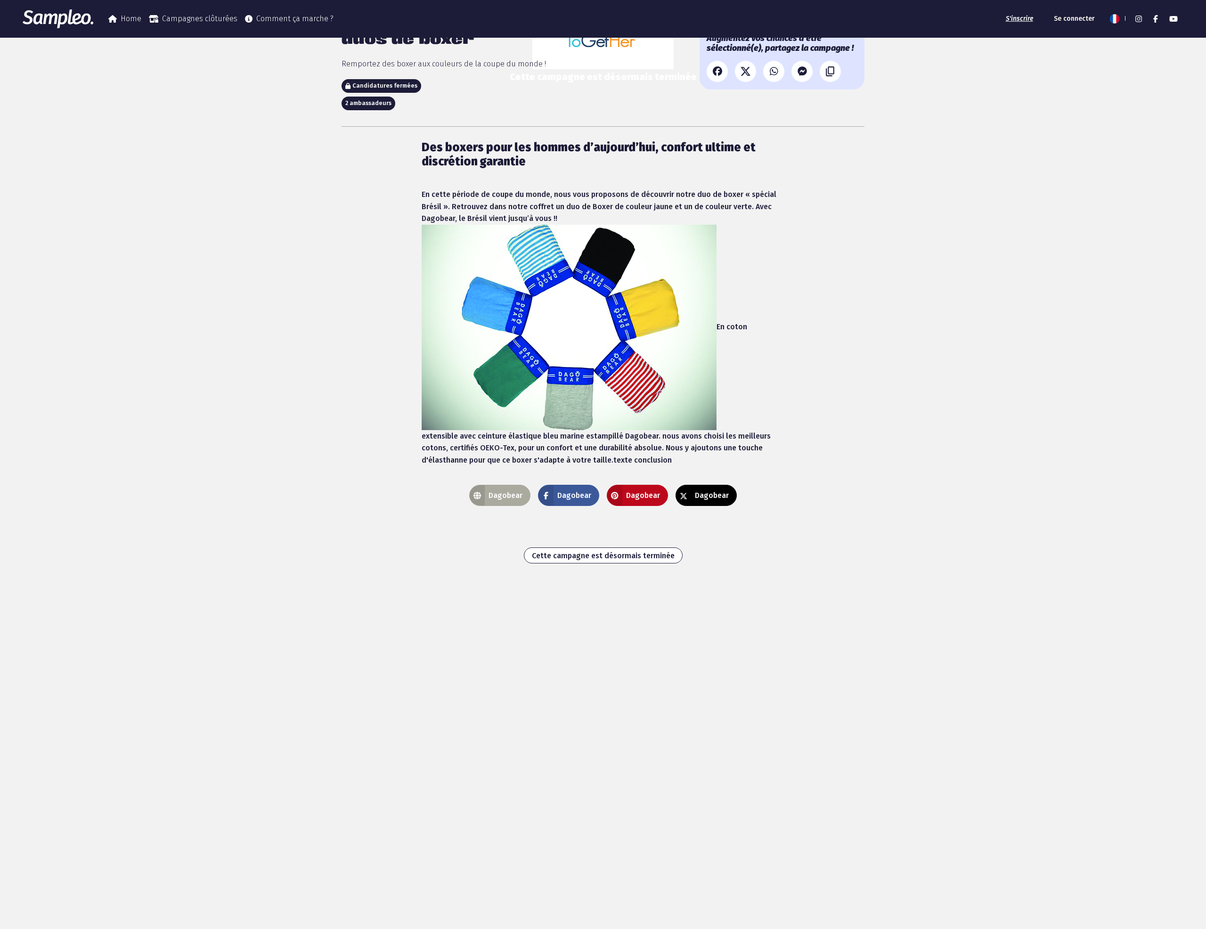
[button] (1117, 18)
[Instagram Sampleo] (1139, 18)
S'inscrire (1019, 19)
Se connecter (1074, 19)
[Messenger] (802, 71)
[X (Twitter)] (745, 71)
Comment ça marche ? (295, 18)
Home (131, 18)
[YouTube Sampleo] (1173, 18)
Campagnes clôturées (199, 18)
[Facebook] (717, 71)
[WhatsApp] (773, 71)
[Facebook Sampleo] (1156, 18)
